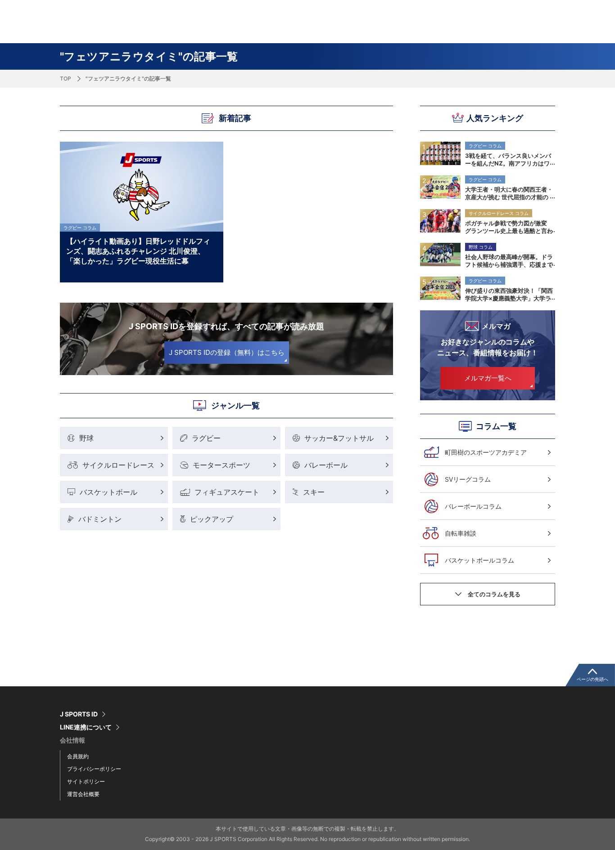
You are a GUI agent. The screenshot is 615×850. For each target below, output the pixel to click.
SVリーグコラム (468, 479)
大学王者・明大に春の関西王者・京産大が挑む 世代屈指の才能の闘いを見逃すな (509, 193)
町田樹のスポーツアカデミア (486, 452)
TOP (65, 78)
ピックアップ (211, 518)
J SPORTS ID (79, 714)
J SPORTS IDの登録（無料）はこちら (227, 352)
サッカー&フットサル (339, 438)
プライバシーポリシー (94, 768)
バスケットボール (108, 492)
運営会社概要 (83, 794)
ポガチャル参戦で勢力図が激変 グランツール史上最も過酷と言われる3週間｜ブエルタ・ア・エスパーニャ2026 (509, 226)
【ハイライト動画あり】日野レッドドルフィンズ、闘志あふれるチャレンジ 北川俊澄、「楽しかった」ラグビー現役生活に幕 (138, 250)
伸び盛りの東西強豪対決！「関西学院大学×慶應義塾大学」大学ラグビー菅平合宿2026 (509, 294)
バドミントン (100, 518)
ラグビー (206, 438)
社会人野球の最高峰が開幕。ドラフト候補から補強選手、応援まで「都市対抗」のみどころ (509, 260)
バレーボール (326, 465)
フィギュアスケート (226, 492)
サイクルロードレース (118, 465)
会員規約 (78, 756)
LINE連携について (86, 727)
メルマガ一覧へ (487, 378)
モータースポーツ (221, 465)
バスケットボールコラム (479, 560)
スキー (314, 492)
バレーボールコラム (473, 506)
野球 (86, 438)
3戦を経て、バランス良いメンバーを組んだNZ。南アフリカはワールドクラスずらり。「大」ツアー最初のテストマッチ (509, 159)
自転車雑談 (460, 533)
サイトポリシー (86, 781)
